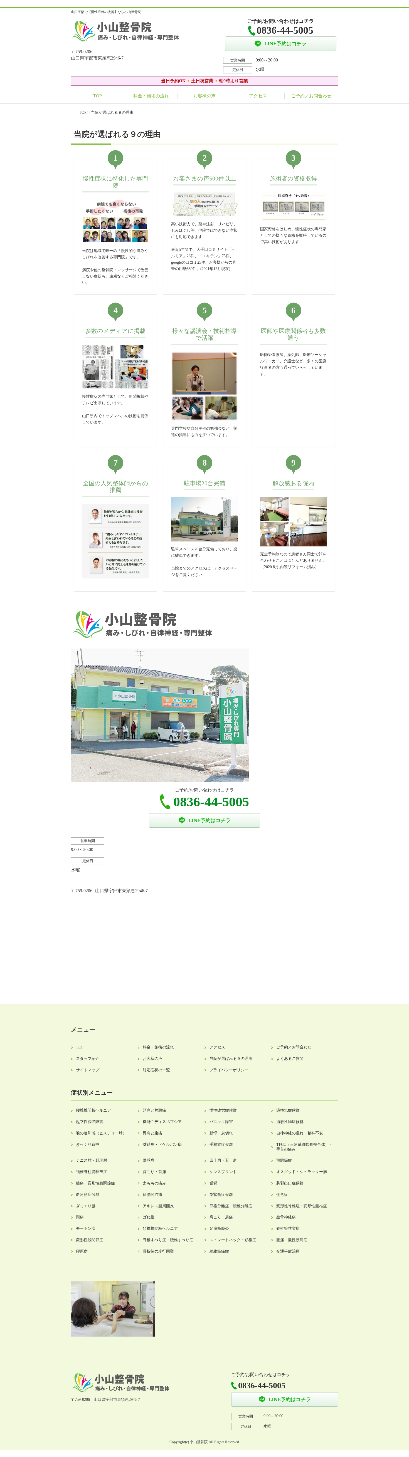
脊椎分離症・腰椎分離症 (231, 1206)
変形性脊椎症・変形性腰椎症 (301, 1206)
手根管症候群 (221, 1144)
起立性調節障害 (89, 1122)
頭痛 (80, 1217)
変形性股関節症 (89, 1240)
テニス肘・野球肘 (91, 1160)
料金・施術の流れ (151, 95)
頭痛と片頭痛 (154, 1110)
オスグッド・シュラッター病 (301, 1172)
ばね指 (148, 1217)
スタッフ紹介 (87, 1059)
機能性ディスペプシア (162, 1122)
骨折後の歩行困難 (158, 1251)
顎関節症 (284, 1160)
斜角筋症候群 (87, 1195)
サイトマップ (87, 1070)
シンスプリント (223, 1172)
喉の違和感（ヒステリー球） (101, 1133)
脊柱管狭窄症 (288, 1228)
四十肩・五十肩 (223, 1160)
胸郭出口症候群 (290, 1183)
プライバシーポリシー (229, 1070)
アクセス (258, 95)
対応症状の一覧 (156, 1070)
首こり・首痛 (154, 1172)
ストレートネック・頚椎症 (233, 1240)
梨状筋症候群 (221, 1195)
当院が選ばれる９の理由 (231, 1059)
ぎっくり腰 (85, 1206)
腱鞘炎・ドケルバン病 (162, 1144)
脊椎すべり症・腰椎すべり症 (168, 1240)
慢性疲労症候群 (223, 1110)
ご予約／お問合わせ (311, 95)
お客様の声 (204, 95)
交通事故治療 (288, 1251)
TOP (97, 95)
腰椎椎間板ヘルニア (93, 1110)
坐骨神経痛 (286, 1217)
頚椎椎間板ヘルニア (160, 1228)
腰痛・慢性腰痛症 (291, 1240)
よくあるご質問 (290, 1059)
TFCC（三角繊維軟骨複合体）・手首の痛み (304, 1146)
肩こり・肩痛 (221, 1217)
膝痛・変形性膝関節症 (95, 1183)
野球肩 (148, 1160)
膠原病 (82, 1251)
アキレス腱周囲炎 (158, 1206)
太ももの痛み (154, 1183)
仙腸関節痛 (152, 1195)
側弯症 (282, 1195)
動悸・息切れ (221, 1133)
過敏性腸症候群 (290, 1122)
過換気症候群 (288, 1110)
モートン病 (85, 1228)
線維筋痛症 (219, 1251)
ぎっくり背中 (87, 1144)
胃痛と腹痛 (152, 1133)
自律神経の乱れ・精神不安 (299, 1133)
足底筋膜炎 (219, 1228)
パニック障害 (221, 1122)
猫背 (213, 1183)
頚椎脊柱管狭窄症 (91, 1172)
